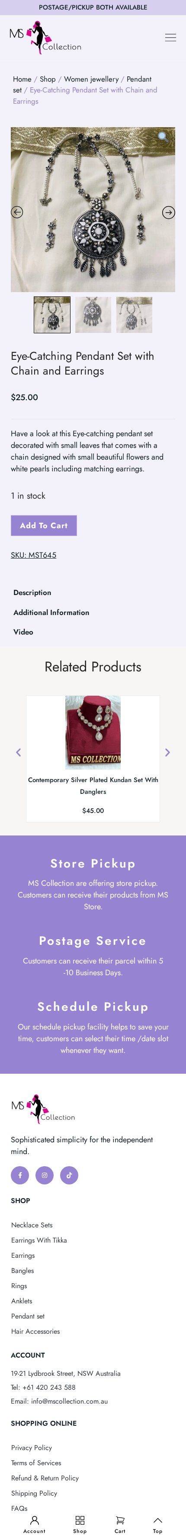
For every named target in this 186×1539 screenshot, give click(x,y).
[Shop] (80, 1520)
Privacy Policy (31, 1448)
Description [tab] (32, 592)
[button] (171, 38)
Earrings (23, 1255)
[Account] (34, 1520)
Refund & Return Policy (45, 1478)
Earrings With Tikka (39, 1240)
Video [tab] (23, 632)
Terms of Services (36, 1463)
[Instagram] (44, 1175)
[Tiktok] (69, 1175)
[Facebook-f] (20, 1175)
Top (158, 1531)
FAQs (19, 1508)
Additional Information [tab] (51, 612)
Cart (120, 1531)
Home (22, 79)
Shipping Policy (34, 1493)
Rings (19, 1286)
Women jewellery (91, 79)
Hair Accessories (35, 1331)
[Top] (158, 1520)
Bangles (22, 1271)
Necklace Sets (31, 1225)
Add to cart (44, 525)
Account (34, 1531)
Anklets (21, 1301)
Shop (80, 1531)
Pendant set (28, 1316)
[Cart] (120, 1520)
